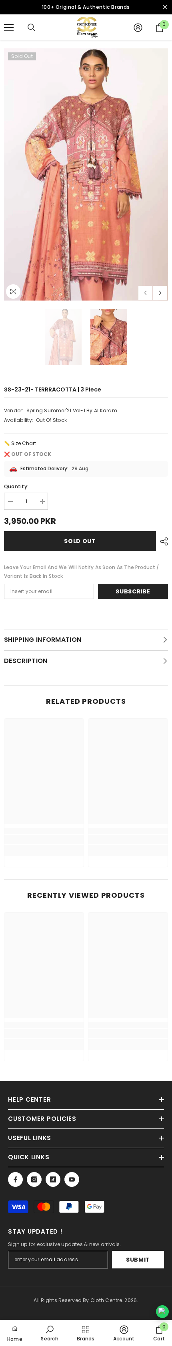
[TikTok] (53, 1179)
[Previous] (145, 293)
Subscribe (133, 591)
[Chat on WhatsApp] (162, 1311)
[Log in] (138, 27)
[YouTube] (71, 1179)
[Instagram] (34, 1179)
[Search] (31, 27)
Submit (138, 1260)
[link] (44, 839)
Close (165, 7)
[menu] (9, 27)
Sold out (80, 541)
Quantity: (16, 486)
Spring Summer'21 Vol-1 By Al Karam (71, 410)
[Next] (160, 293)
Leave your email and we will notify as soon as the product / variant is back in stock (81, 571)
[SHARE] (162, 541)
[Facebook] (15, 1179)
